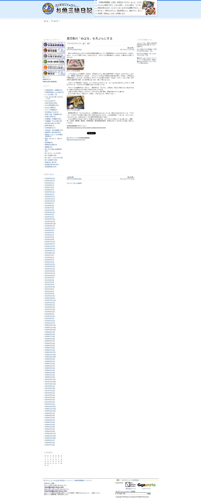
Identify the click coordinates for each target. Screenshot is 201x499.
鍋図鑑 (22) (48, 147)
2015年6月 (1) (49, 190)
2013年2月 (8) (49, 239)
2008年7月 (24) (50, 363)
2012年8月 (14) (50, 253)
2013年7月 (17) (50, 228)
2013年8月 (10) (50, 226)
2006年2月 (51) (50, 429)
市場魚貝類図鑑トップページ (83, 480)
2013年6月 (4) (49, 230)
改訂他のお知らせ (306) (52, 123)
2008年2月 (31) (50, 375)
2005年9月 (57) (50, 440)
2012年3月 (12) (50, 264)
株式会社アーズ (131, 488)
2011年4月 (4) (49, 289)
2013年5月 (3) (49, 232)
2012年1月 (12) (50, 269)
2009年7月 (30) (50, 336)
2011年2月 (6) (49, 293)
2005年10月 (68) (50, 438)
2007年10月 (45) (50, 384)
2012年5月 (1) (49, 260)
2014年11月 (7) (50, 199)
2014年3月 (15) (50, 212)
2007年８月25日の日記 (74, 49)
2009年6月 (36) (50, 339)
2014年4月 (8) (49, 210)
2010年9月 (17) (50, 305)
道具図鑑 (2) (49, 142)
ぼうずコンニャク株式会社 (130, 480)
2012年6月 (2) (49, 257)
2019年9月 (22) (50, 178)
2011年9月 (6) (49, 278)
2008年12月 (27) (50, 352)
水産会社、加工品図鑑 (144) (54, 130)
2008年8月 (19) (50, 361)
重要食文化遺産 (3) (51, 145)
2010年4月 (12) (50, 316)
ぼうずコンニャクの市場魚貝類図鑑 (54, 44)
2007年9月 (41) (50, 386)
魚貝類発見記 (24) (50, 167)
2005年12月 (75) (50, 433)
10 (50, 459)
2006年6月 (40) (50, 420)
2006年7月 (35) (50, 418)
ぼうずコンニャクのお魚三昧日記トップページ (58, 480)
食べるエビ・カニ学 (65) (52, 153)
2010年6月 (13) (50, 311)
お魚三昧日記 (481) (51, 103)
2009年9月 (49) (50, 332)
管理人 (149, 43)
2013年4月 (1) (49, 235)
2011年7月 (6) (49, 282)
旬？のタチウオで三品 (127, 49)
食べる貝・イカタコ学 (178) (54, 158)
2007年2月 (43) (50, 402)
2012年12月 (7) (50, 244)
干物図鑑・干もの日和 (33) (53, 121)
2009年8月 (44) (50, 334)
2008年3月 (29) (50, 372)
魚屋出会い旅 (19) (50, 162)
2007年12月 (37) (50, 379)
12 (56, 459)
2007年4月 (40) (50, 397)
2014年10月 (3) (50, 201)
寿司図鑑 (54, 50)
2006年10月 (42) (50, 411)
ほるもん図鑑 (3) (50, 107)
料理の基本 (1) (49, 125)
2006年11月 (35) (50, 409)
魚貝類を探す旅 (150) (52, 164)
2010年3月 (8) (49, 318)
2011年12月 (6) (50, 271)
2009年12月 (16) (50, 325)
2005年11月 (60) (50, 436)
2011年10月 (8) (50, 275)
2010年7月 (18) (50, 309)
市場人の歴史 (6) (50, 116)
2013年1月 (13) (50, 242)
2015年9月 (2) (49, 183)
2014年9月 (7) (49, 203)
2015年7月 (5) (49, 187)
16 (48, 461)
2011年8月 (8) (49, 280)
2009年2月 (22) (50, 348)
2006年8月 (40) (50, 415)
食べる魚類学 (78, 183)
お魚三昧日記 (54, 56)
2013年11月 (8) (50, 221)
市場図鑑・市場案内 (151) (53, 119)
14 (61, 459)
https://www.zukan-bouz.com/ (76, 140)
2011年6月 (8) (49, 284)
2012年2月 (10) (50, 266)
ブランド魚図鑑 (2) (51, 110)
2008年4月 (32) (50, 370)
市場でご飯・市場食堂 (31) (53, 114)
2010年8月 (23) (50, 307)
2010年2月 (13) (50, 321)
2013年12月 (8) (50, 219)
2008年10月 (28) (50, 357)
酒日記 (54, 73)
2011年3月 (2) (49, 291)
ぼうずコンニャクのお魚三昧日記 (67, 9)
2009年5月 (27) (50, 341)
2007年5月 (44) (50, 395)
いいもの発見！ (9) (51, 94)
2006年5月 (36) (50, 422)
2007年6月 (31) (50, 393)
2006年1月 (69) (50, 431)
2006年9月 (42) (50, 413)
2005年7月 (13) (50, 445)
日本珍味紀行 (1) (50, 128)
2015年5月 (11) (50, 192)
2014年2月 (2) (49, 214)
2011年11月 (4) (50, 273)
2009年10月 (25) (50, 330)
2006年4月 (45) (50, 424)
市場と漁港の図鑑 (54, 61)
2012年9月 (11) (50, 251)
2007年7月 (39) (50, 391)
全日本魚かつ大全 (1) (51, 112)
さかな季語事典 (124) (52, 105)
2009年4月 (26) (50, 343)
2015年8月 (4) (49, 185)
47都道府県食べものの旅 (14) (54, 92)
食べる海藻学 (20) (50, 155)
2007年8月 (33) (50, 388)
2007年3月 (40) (50, 400)
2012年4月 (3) (49, 262)
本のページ (46, 77)
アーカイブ (54, 21)
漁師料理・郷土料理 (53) (52, 132)
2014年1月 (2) (49, 217)
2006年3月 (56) (50, 427)
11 (53, 459)
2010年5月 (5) (49, 314)
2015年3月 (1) (49, 194)
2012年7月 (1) (49, 255)
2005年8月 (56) (50, 442)
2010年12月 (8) (50, 298)
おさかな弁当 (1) (50, 101)
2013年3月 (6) (49, 237)
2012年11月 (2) (50, 246)
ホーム (46, 21)
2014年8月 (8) (49, 205)
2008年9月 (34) (50, 359)
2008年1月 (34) (50, 377)
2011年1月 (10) (50, 296)
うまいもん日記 (54, 67)
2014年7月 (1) (49, 208)
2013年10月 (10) (50, 223)
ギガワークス (146, 488)
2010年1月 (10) (50, 323)
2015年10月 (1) (50, 181)
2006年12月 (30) (50, 406)
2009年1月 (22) (50, 350)
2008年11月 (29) (50, 354)
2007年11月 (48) (50, 381)
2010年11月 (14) (50, 300)
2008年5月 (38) (50, 368)
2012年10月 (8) (50, 248)
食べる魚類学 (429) (51, 160)
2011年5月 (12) (50, 287)
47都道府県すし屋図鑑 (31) (53, 90)
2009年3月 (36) (50, 345)
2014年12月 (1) (50, 196)
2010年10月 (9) (50, 303)
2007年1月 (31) (50, 404)
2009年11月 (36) (50, 327)
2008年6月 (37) (50, 366)
